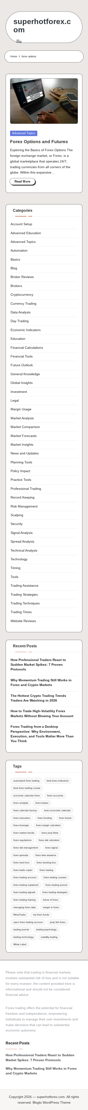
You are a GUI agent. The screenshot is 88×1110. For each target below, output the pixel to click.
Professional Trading (26, 489)
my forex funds (41, 914)
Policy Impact (20, 471)
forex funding (45, 818)
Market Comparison (25, 427)
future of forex (50, 899)
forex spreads (20, 855)
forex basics (41, 803)
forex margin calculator (48, 825)
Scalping (17, 515)
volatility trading (49, 937)
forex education (21, 818)
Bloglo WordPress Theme (52, 1102)
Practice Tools (21, 480)
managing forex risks (24, 907)
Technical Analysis (24, 550)
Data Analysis (21, 312)
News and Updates (25, 453)
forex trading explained (25, 885)
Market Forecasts (24, 436)
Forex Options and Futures (39, 141)
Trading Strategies (24, 594)
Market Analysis (22, 418)
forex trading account (24, 877)
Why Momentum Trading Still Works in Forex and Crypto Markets (41, 682)
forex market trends (23, 832)
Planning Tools (21, 462)
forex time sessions (45, 855)
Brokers (16, 286)
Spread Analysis (22, 541)
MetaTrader (19, 914)
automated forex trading (26, 780)
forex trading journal (56, 885)
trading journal (21, 929)
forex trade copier (22, 870)
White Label (19, 944)
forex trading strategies (54, 892)
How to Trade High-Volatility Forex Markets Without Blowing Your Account (42, 713)
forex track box (21, 862)
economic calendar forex (26, 795)
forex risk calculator (49, 840)
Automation (19, 250)
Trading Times (21, 612)
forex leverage (21, 825)
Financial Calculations (27, 347)
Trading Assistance (24, 585)
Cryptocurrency (22, 294)
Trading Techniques (25, 603)
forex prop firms (50, 832)
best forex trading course (26, 788)
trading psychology (46, 929)
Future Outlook (22, 365)
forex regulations (22, 840)
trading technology (23, 937)
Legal (15, 400)
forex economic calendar (57, 810)
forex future (65, 818)
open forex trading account (28, 922)
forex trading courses (55, 877)
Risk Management (24, 506)
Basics (15, 259)
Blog (14, 268)
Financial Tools (22, 356)
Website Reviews (23, 621)
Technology (19, 559)
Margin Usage (21, 409)
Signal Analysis (22, 533)
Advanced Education (26, 233)
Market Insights (22, 444)
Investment (19, 392)
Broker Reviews (22, 277)
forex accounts (55, 795)
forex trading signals (24, 892)
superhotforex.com (42, 25)
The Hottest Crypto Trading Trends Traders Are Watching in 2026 (38, 698)
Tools (14, 577)
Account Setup (21, 224)
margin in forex (51, 907)
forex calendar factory (25, 810)
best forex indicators (58, 780)
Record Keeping (22, 497)
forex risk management (25, 847)
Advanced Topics (23, 133)
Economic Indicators (26, 330)
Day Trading (20, 321)
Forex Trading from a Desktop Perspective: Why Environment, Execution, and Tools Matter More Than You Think (42, 734)
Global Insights (22, 383)
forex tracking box (46, 862)
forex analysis (20, 803)
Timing (15, 568)
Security (17, 524)
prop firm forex (57, 922)
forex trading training (24, 899)
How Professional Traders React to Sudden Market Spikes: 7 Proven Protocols (38, 664)
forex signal (51, 847)
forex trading (46, 870)
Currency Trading (23, 303)
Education (18, 339)
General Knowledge (25, 374)
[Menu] (18, 41)
